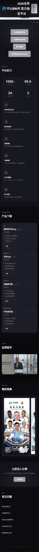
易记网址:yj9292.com (19, 54)
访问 (7, 301)
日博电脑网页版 (19, 32)
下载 (7, 246)
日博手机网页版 (19, 39)
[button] (9, 452)
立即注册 (33, 8)
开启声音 (19, 371)
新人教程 (19, 47)
